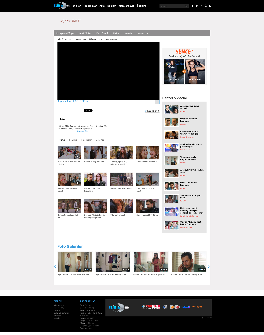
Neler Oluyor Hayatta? (89, 326)
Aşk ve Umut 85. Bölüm (108, 39)
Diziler (77, 5)
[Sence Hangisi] (184, 51)
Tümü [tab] (62, 140)
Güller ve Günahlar (61, 313)
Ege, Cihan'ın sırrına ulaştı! (145, 189)
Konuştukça (84, 315)
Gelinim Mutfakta (87, 308)
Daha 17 (57, 310)
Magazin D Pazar (87, 323)
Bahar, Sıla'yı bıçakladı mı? (68, 216)
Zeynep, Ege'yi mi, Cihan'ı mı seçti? (118, 162)
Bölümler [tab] (73, 140)
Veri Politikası (206, 318)
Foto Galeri (102, 33)
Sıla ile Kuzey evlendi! (94, 161)
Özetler (129, 33)
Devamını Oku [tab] (82, 131)
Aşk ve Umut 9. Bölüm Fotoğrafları (111, 274)
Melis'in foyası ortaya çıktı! (67, 189)
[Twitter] (197, 6)
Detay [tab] (62, 119)
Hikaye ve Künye (65, 33)
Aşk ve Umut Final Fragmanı (92, 189)
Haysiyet (57, 315)
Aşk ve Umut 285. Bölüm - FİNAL (69, 162)
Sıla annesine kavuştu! (147, 161)
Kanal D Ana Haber (88, 310)
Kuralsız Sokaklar (87, 318)
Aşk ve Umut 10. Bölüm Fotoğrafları (73, 274)
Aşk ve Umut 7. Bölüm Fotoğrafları (187, 274)
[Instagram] (201, 6)
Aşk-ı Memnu (59, 308)
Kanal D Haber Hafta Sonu (91, 313)
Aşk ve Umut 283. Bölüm (147, 215)
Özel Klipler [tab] (101, 140)
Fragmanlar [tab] (86, 140)
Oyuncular (143, 33)
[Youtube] (206, 6)
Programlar (90, 5)
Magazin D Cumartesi (89, 320)
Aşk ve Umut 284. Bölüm (121, 188)
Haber (116, 33)
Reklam (111, 5)
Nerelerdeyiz (126, 5)
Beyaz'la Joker (86, 305)
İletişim (141, 5)
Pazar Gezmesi (86, 328)
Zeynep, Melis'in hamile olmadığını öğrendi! (94, 216)
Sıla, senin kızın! (117, 215)
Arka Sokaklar (59, 305)
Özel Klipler (85, 33)
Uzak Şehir (58, 318)
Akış (102, 5)
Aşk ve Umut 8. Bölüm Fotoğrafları (149, 274)
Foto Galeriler (70, 246)
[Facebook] (192, 6)
